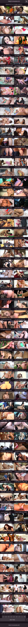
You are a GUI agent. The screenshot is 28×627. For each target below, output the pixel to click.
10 (24, 616)
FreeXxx (14, 1)
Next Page (12, 619)
